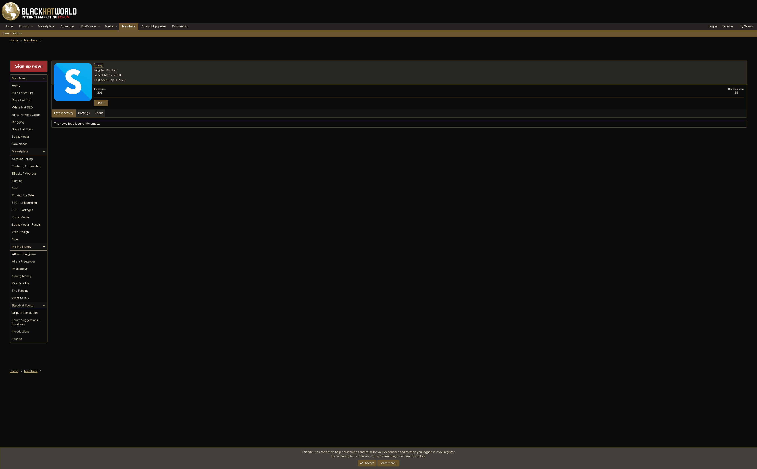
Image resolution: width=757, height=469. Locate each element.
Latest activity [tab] (63, 113)
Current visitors (12, 33)
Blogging (18, 122)
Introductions (20, 332)
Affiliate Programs (24, 254)
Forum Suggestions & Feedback (26, 322)
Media (109, 26)
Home (9, 26)
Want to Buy (20, 298)
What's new (88, 26)
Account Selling (22, 159)
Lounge (17, 339)
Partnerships (180, 26)
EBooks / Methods (24, 174)
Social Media (20, 137)
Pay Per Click (20, 283)
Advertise (67, 26)
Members (128, 26)
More (15, 239)
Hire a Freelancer (23, 261)
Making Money (21, 276)
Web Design (20, 232)
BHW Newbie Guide (26, 115)
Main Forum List (22, 93)
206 (100, 93)
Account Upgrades (153, 26)
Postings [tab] (84, 113)
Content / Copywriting (26, 166)
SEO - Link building (24, 203)
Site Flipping (20, 291)
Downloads (19, 144)
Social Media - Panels (26, 225)
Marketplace (46, 26)
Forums (24, 26)
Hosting (17, 181)
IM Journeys (20, 269)
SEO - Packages (22, 210)
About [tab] (98, 113)
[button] (32, 26)
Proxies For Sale (23, 195)
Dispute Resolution (25, 313)
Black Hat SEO (22, 100)
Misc (15, 188)
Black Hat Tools (22, 129)
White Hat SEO (22, 107)
